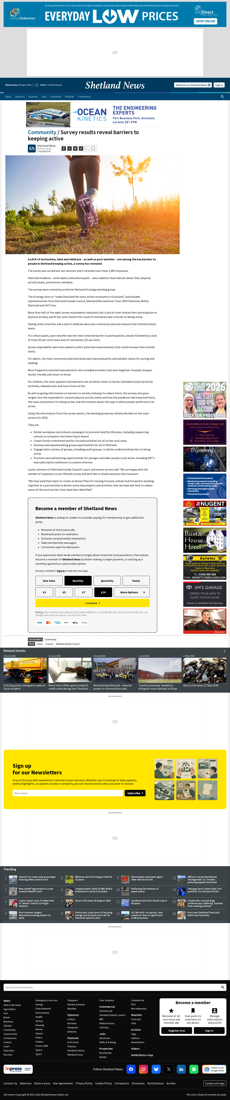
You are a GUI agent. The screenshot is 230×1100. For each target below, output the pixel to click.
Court (7, 1046)
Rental (102, 1057)
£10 (103, 592)
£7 (83, 592)
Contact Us (10, 1083)
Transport (72, 1000)
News (7, 1000)
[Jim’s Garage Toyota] (204, 594)
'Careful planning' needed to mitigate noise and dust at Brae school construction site (157, 688)
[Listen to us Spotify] (193, 1069)
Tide (133, 1023)
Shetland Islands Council (68, 643)
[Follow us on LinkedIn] (181, 1069)
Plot (133, 1004)
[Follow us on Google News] (214, 1069)
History (39, 1021)
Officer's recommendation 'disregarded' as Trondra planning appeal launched (202, 879)
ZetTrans (104, 1027)
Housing (40, 1025)
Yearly (136, 580)
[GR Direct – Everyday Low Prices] (115, 14)
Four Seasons (106, 1000)
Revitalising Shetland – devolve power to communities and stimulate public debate (112, 688)
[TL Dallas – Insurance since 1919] (204, 486)
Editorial (71, 1031)
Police (39, 1037)
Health (39, 1016)
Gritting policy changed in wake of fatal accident (24, 686)
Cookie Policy (103, 1083)
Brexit (7, 1017)
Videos (135, 1048)
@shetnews (44, 148)
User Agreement (63, 1083)
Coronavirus (10, 1038)
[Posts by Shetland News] (32, 148)
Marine (39, 1029)
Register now (177, 1030)
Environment (42, 1012)
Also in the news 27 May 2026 (200, 685)
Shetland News (46, 145)
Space (39, 1050)
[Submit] (222, 987)
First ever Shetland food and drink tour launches (203, 914)
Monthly (78, 580)
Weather (72, 1008)
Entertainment (43, 1008)
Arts (6, 1013)
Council (49, 643)
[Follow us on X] (168, 1069)
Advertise (25, 1083)
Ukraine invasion (76, 1004)
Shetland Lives (75, 1054)
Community (42, 132)
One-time (49, 580)
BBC (101, 1019)
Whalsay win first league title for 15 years (93, 878)
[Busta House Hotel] (204, 540)
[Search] (222, 96)
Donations (138, 1083)
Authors (135, 1038)
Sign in (219, 85)
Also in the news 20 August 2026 (93, 900)
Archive (136, 1029)
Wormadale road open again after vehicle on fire (147, 878)
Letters (71, 1019)
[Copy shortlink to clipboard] (81, 148)
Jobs (102, 1034)
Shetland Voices (76, 1050)
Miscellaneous (138, 1008)
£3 (44, 592)
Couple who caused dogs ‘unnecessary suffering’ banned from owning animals (205, 903)
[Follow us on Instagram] (143, 1069)
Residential (105, 1052)
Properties (106, 1048)
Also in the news (12, 1005)
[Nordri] (204, 459)
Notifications (155, 1083)
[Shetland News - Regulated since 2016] (18, 1069)
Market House (106, 1023)
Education (9, 1050)
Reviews (72, 1023)
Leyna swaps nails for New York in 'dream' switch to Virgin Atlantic (36, 903)
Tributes (71, 1046)
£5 (64, 592)
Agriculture (9, 1009)
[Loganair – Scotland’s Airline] (204, 621)
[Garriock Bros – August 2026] (204, 513)
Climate (8, 1025)
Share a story (42, 1083)
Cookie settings (215, 1083)
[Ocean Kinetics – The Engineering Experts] (92, 114)
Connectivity (10, 1034)
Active (40, 643)
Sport (39, 1054)
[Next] (224, 651)
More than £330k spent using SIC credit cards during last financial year (68, 688)
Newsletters (137, 1042)
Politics (39, 1041)
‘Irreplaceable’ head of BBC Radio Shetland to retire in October (93, 890)
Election (8, 1054)
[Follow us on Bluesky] (156, 1069)
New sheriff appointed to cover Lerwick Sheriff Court (36, 890)
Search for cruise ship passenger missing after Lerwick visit (37, 878)
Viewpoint (72, 1027)
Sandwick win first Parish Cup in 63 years (149, 902)
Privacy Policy (84, 1083)
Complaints (121, 1083)
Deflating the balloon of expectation (144, 890)
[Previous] (221, 651)
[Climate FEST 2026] (204, 383)
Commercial (107, 1006)
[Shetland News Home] (115, 91)
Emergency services (47, 1000)
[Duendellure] (204, 432)
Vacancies (104, 1038)
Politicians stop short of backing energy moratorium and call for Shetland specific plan (93, 915)
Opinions (73, 1015)
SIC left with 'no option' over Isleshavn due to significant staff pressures (147, 915)
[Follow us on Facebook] (130, 1069)
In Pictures (73, 1042)
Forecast (136, 1019)
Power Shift (42, 1045)
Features (73, 1038)
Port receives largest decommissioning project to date (35, 915)
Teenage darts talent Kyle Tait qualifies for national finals (204, 890)
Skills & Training (107, 1042)
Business (8, 1021)
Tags (133, 1034)
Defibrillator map (142, 1055)
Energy (39, 1004)
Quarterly (107, 580)
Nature (39, 1033)
